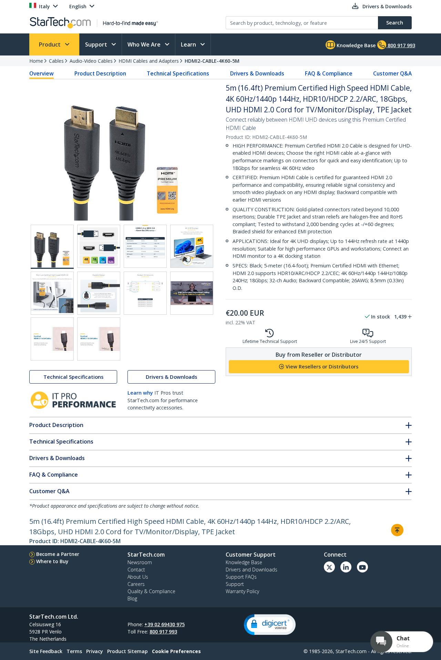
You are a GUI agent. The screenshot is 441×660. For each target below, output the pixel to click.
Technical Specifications (178, 73)
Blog (132, 598)
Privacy (94, 651)
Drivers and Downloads (251, 569)
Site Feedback (45, 651)
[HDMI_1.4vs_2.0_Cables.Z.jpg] (145, 246)
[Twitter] (329, 566)
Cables (56, 61)
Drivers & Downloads (257, 73)
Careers (136, 584)
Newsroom (139, 562)
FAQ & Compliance (328, 73)
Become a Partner (57, 554)
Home (36, 61)
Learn (189, 44)
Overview (41, 73)
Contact (136, 569)
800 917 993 (163, 631)
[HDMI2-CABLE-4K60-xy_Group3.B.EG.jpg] (191, 246)
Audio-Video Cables (91, 61)
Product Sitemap (127, 651)
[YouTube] (362, 566)
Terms (74, 651)
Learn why (140, 392)
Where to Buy (52, 561)
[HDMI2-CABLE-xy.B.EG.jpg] (98, 246)
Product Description (100, 73)
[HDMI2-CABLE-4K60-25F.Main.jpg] (52, 247)
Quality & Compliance (151, 591)
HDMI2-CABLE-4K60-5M (212, 61)
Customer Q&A (392, 73)
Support (97, 44)
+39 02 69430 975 (164, 624)
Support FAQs (241, 576)
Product (50, 44)
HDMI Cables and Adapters (149, 61)
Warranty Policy (242, 591)
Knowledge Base (355, 45)
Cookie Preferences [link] (176, 651)
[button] (270, 624)
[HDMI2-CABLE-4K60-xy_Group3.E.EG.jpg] (145, 293)
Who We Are (144, 44)
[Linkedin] (345, 566)
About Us (137, 576)
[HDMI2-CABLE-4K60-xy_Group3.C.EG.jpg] (52, 293)
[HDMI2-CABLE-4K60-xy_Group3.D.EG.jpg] (98, 293)
